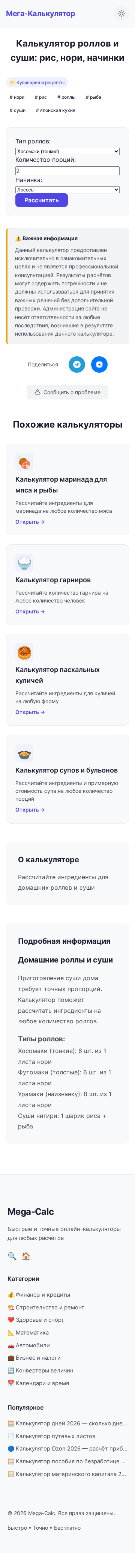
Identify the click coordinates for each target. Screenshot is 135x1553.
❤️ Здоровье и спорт (36, 1320)
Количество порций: (45, 159)
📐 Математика (28, 1332)
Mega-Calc (31, 1211)
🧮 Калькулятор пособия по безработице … (67, 1461)
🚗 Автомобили (29, 1345)
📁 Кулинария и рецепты (37, 82)
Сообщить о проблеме (72, 392)
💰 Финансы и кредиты (39, 1294)
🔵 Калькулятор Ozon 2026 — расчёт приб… (68, 1448)
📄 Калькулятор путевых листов (51, 1436)
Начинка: (28, 180)
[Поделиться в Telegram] (77, 364)
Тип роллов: (33, 141)
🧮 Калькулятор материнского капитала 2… (67, 1474)
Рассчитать (41, 200)
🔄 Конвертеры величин (41, 1370)
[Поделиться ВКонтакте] (99, 364)
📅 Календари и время (38, 1383)
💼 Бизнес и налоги (34, 1357)
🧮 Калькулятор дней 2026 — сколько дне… (67, 1423)
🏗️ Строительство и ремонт (46, 1307)
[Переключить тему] (121, 13)
